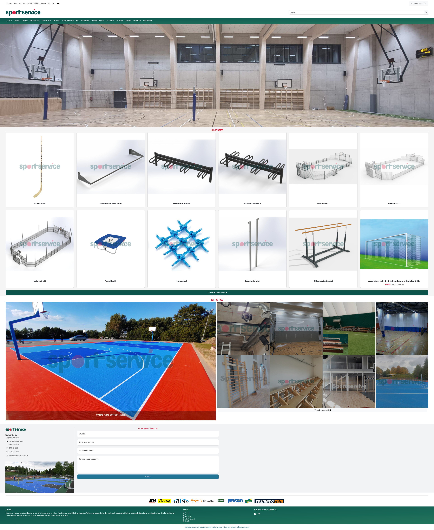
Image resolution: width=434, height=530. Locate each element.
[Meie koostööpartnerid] (153, 501)
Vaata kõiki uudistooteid (216, 292)
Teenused (17, 3)
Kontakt (51, 3)
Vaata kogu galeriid (322, 410)
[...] (102, 418)
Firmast (9, 3)
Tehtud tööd (27, 3)
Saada (148, 477)
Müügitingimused (40, 3)
